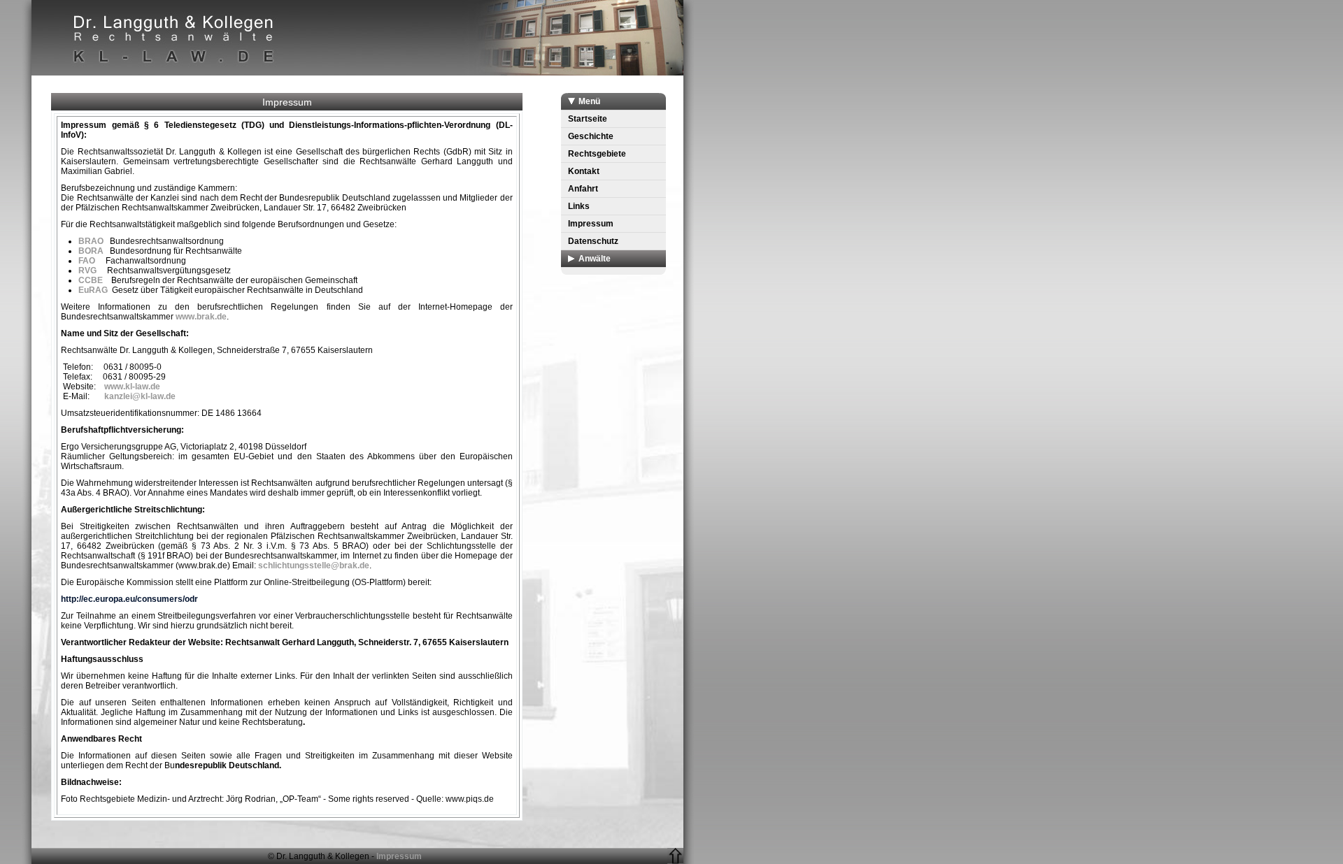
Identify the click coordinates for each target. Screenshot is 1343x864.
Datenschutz (593, 241)
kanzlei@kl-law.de (140, 396)
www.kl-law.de (133, 386)
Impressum (590, 224)
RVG (87, 270)
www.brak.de (201, 317)
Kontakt (583, 171)
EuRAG (95, 290)
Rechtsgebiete (597, 154)
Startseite (587, 119)
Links (579, 206)
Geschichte (590, 136)
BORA (91, 251)
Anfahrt (583, 189)
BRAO (93, 241)
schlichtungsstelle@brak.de (313, 565)
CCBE (90, 280)
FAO (92, 261)
